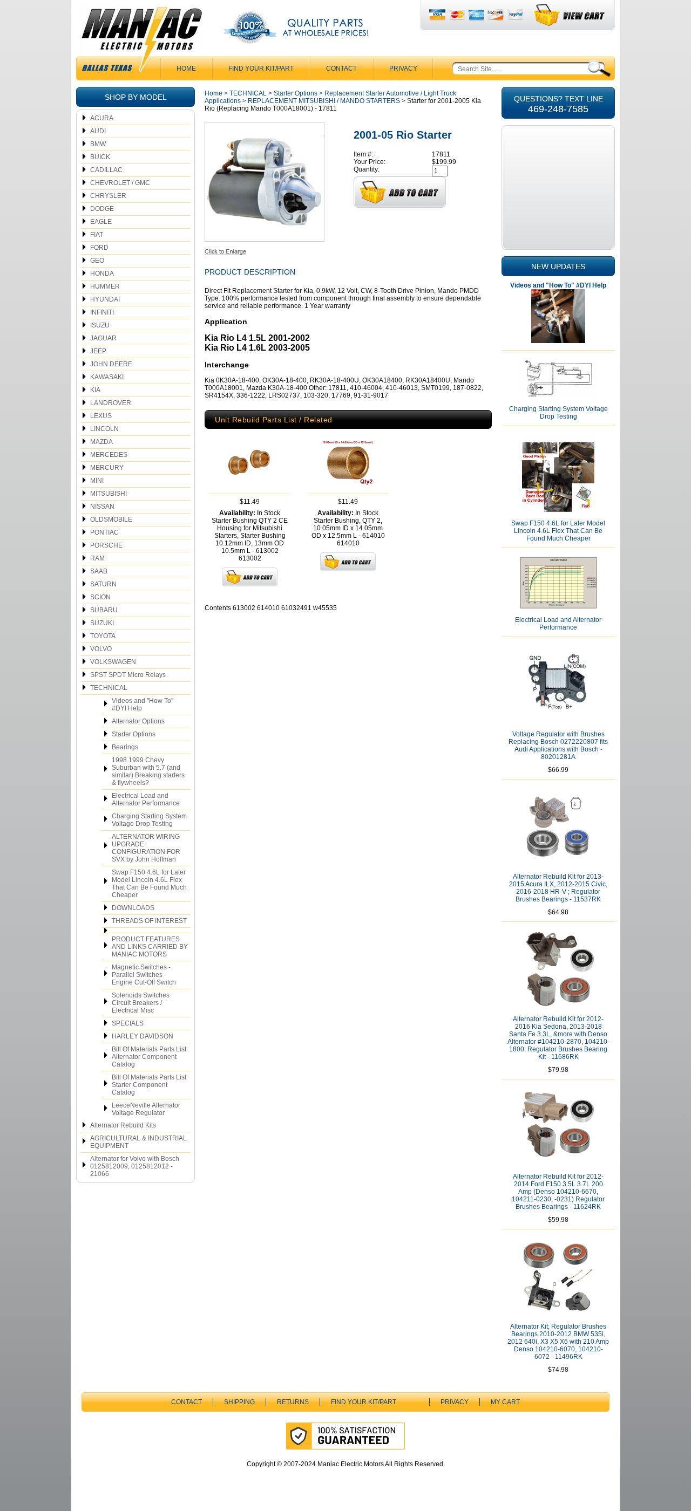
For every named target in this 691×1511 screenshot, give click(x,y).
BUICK (100, 157)
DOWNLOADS (133, 908)
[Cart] (570, 15)
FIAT (96, 234)
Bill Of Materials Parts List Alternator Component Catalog (149, 1056)
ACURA (101, 118)
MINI (97, 480)
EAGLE (101, 221)
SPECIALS (128, 1023)
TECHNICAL (108, 688)
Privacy (403, 68)
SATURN (103, 584)
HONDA (102, 273)
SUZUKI (102, 623)
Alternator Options (138, 721)
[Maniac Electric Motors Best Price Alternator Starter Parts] (141, 42)
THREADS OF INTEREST (149, 921)
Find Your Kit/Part (261, 68)
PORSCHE (106, 545)
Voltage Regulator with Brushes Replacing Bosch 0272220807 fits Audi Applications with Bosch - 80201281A (558, 745)
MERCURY (107, 467)
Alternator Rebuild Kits (123, 1125)
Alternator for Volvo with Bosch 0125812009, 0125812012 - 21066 (134, 1166)
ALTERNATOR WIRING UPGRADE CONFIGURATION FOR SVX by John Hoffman (146, 848)
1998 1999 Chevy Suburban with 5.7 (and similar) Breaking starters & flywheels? (148, 771)
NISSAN (102, 506)
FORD (99, 247)
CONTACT (341, 68)
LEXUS (101, 416)
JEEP (98, 351)
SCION (100, 597)
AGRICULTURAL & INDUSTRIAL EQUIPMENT (138, 1142)
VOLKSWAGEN (113, 662)
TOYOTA (103, 636)
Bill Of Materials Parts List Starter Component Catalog (149, 1085)
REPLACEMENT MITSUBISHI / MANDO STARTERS (324, 101)
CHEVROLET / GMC (120, 183)
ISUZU (100, 325)
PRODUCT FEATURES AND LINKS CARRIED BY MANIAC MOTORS (150, 946)
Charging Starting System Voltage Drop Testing (149, 820)
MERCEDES (108, 455)
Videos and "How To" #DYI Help (142, 704)
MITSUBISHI (108, 493)
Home (213, 93)
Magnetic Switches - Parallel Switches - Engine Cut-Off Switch (144, 974)
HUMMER (105, 286)
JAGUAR (103, 338)
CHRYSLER (108, 196)
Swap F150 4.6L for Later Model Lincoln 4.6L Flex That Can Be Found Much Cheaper (149, 884)
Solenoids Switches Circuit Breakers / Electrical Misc (141, 1003)
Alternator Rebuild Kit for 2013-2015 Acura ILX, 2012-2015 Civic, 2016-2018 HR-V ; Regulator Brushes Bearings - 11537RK (558, 888)
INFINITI (102, 312)
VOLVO (101, 649)
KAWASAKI (107, 377)
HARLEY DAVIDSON (142, 1036)
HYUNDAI (105, 299)
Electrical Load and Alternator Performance (146, 799)
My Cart (505, 1402)
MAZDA (101, 442)
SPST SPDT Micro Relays (128, 675)
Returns (293, 1402)
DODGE (102, 209)
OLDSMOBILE (111, 519)
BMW (98, 144)
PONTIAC (104, 532)
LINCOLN (104, 429)
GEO (97, 260)
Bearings (125, 747)
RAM (97, 558)
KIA (95, 390)
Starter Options (133, 734)
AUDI (98, 131)
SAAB (98, 571)
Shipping (239, 1402)
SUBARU (104, 610)
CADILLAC (106, 170)
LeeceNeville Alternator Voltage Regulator (146, 1109)
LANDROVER (110, 403)
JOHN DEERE (111, 364)
